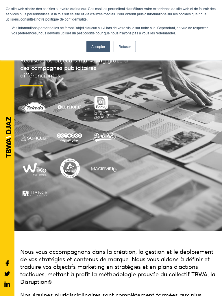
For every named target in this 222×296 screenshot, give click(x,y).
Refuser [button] (125, 46)
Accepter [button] (98, 46)
